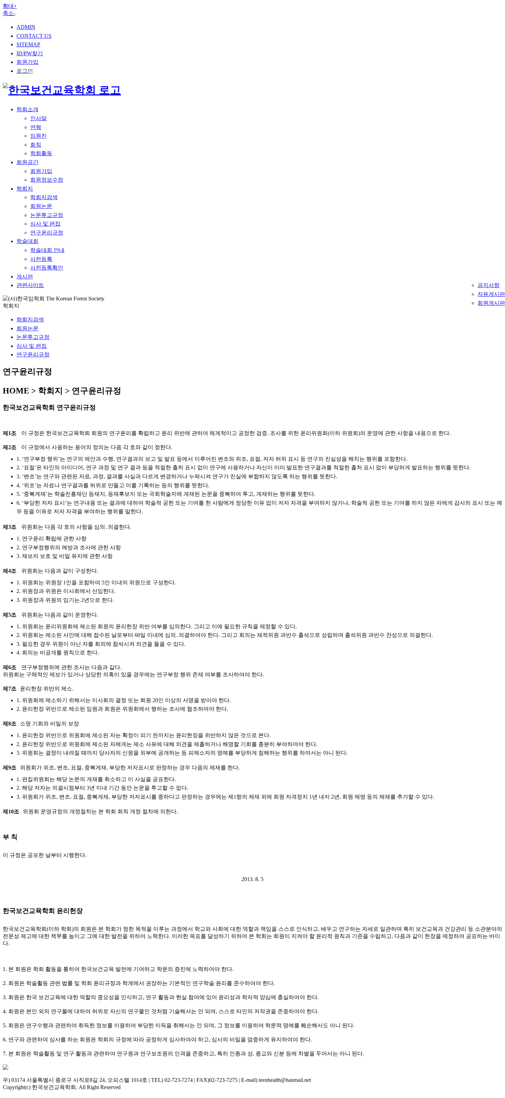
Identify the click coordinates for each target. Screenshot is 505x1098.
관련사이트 (30, 285)
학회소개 (27, 109)
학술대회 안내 (47, 250)
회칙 (35, 145)
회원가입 (27, 62)
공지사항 (489, 285)
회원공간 (27, 162)
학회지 (24, 189)
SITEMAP (28, 44)
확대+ (10, 6)
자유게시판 (491, 294)
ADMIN (25, 27)
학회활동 (41, 153)
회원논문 (41, 206)
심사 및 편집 (45, 224)
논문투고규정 (46, 215)
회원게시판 (491, 303)
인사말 (38, 118)
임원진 (38, 136)
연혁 (35, 127)
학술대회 (27, 241)
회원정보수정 (46, 180)
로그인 (24, 71)
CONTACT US (34, 36)
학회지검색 (44, 197)
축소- (9, 13)
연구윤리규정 (46, 233)
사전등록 (41, 259)
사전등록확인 (46, 268)
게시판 (24, 276)
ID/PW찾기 (29, 53)
